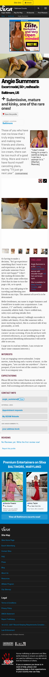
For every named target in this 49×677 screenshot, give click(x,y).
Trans (33, 289)
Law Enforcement (8, 630)
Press (3, 562)
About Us (4, 573)
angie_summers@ (12, 399)
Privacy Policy (6, 608)
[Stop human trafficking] (24, 662)
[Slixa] (10, 529)
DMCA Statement (8, 613)
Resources (5, 578)
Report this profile (8, 448)
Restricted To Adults (20, 644)
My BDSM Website (10, 416)
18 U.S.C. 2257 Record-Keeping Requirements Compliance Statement (24, 624)
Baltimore (8, 123)
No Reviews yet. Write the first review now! (20, 441)
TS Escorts (30, 13)
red (44, 273)
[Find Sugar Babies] (24, 36)
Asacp (8, 644)
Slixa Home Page (7, 540)
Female (39, 284)
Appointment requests (12, 410)
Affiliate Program (7, 584)
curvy (38, 266)
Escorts (24, 8)
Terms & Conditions (8, 603)
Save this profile (10, 114)
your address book (11, 428)
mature (34, 269)
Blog (3, 567)
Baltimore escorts (26, 517)
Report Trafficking (8, 619)
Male (33, 284)
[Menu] (45, 8)
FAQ (3, 556)
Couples (34, 287)
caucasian (41, 269)
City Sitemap (6, 589)
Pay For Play (18, 13)
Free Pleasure (42, 13)
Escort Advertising (8, 545)
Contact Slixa (6, 551)
